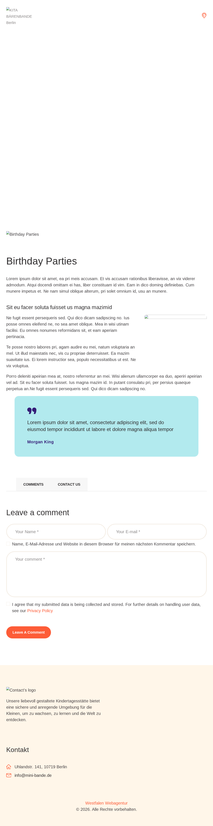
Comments (33, 484)
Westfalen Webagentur (106, 803)
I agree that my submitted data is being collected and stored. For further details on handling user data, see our (106, 607)
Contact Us (69, 484)
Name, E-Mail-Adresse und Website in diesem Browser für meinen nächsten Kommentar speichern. (104, 544)
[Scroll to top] (198, 811)
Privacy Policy (40, 610)
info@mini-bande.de (33, 775)
